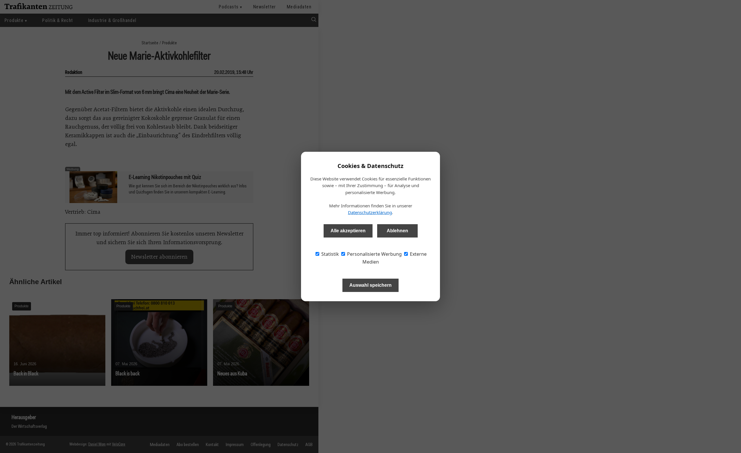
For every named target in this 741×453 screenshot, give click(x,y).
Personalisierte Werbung (374, 254)
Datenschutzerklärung (370, 212)
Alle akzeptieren (348, 230)
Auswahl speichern (370, 285)
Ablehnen (397, 230)
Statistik (329, 254)
